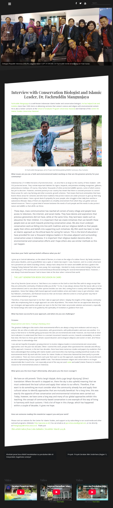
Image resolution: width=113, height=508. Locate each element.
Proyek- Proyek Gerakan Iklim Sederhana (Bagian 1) (87, 470)
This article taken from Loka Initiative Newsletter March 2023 (37, 445)
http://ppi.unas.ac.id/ (42, 439)
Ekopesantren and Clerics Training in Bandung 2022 (30, 340)
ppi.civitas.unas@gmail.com (76, 439)
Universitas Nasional (67, 125)
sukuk (69, 378)
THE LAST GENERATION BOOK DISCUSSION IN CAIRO (37, 293)
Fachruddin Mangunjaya (20, 120)
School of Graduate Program (48, 125)
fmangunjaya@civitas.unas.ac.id (25, 442)
